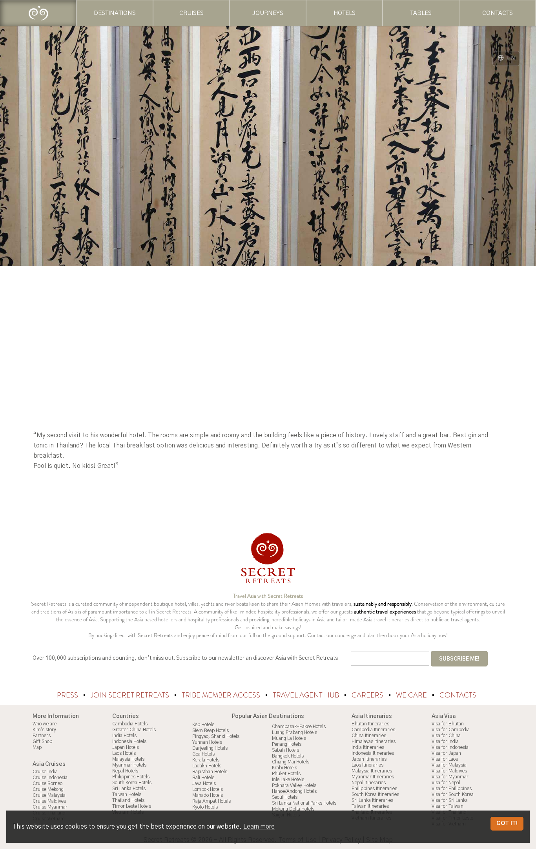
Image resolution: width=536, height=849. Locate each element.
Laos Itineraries (367, 765)
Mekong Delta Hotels (293, 809)
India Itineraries (368, 747)
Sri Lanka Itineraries (372, 800)
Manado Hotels (207, 795)
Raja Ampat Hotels (211, 801)
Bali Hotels (203, 777)
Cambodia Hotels (130, 723)
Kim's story (44, 729)
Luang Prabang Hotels (294, 732)
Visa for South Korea (453, 794)
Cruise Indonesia (50, 777)
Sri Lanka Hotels (129, 788)
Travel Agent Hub (307, 695)
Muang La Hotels (289, 738)
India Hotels (124, 735)
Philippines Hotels (130, 776)
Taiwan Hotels (126, 794)
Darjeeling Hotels (210, 748)
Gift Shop (42, 741)
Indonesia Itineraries (373, 753)
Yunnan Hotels (207, 742)
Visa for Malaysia (449, 765)
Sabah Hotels (285, 750)
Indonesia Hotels (129, 741)
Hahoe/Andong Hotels (294, 791)
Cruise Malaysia (49, 795)
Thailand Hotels (128, 800)
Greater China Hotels (134, 729)
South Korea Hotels (131, 782)
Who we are (45, 723)
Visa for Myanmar (450, 776)
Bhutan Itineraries (370, 723)
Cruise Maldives (49, 801)
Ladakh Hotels (206, 765)
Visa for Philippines (452, 788)
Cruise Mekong (48, 789)
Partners (42, 735)
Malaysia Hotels (128, 759)
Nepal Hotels (125, 771)
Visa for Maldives (449, 771)
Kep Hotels (203, 724)
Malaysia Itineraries (372, 771)
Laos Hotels (124, 753)
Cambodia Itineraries (373, 729)
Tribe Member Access (222, 695)
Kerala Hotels (205, 760)
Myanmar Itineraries (373, 776)
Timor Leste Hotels (131, 806)
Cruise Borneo (47, 783)
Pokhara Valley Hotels (294, 785)
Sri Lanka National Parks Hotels (304, 803)
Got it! (507, 823)
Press (68, 695)
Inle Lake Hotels (288, 779)
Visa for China (446, 735)
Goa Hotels (203, 754)
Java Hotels (204, 783)
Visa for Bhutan (448, 723)
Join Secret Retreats (131, 695)
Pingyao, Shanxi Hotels (215, 736)
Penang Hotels (286, 744)
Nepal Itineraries (369, 782)
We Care (412, 695)
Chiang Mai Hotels (290, 762)
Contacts (457, 695)
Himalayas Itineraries (374, 741)
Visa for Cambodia (451, 729)
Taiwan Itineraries (370, 806)
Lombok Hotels (207, 789)
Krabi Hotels (284, 767)
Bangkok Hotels (288, 756)
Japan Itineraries (369, 759)
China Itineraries (369, 735)
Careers (368, 695)
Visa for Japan (446, 753)
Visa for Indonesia (450, 747)
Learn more (259, 826)
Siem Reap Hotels (210, 730)
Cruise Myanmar (50, 807)
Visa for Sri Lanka (450, 800)
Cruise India (45, 771)
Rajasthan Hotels (209, 771)
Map (37, 747)
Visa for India (445, 741)
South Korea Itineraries (375, 794)
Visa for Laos (445, 759)
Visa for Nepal (446, 782)
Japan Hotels (125, 747)
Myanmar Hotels (129, 765)
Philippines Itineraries (374, 788)
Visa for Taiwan (447, 806)
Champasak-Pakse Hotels (299, 726)
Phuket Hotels (286, 773)
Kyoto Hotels (205, 807)
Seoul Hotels (284, 797)
